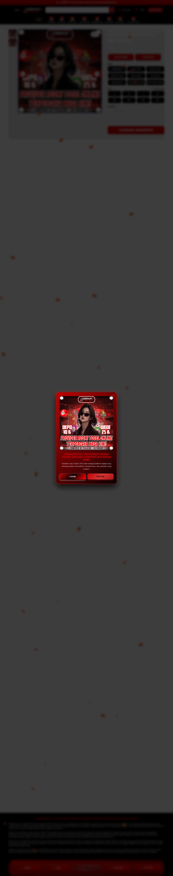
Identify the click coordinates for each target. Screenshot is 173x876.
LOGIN (73, 476)
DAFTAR (100, 476)
